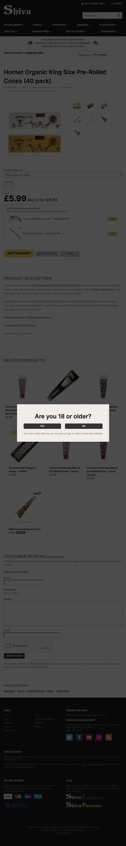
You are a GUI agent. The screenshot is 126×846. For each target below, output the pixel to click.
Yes (42, 426)
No (83, 426)
